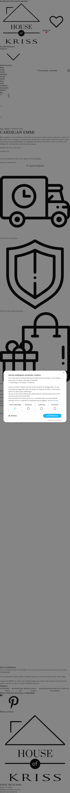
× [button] (63, 372)
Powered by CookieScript (54, 420)
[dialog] (34, 396)
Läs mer (55, 400)
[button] (12, 416)
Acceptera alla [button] (52, 416)
